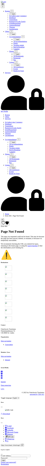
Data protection (6, 385)
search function (33, 246)
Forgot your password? (8, 462)
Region (7, 11)
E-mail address (6, 456)
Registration (5, 464)
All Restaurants (18, 56)
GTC (2, 389)
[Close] (2, 422)
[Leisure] (16, 62)
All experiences (18, 67)
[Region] (12, 11)
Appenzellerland (14, 25)
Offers (7, 31)
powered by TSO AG (37, 394)
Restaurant (16, 58)
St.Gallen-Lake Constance (18, 16)
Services (8, 73)
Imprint (3, 382)
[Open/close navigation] (3, 5)
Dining (11, 51)
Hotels (15, 43)
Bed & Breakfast (18, 47)
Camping (16, 49)
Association (9, 344)
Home (7, 214)
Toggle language (6, 398)
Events (15, 69)
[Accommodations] (23, 36)
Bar (14, 60)
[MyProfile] (22, 210)
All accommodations (20, 41)
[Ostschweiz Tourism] (3, 2)
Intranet (7, 360)
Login (3, 460)
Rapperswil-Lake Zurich (17, 21)
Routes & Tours (18, 71)
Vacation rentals (18, 45)
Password (4, 458)
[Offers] (11, 31)
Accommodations (15, 37)
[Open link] (2, 372)
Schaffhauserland (15, 23)
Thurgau (12, 27)
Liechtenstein (13, 29)
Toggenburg (13, 20)
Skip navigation (6, 341)
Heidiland (12, 18)
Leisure (11, 62)
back (13, 14)
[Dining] (16, 51)
